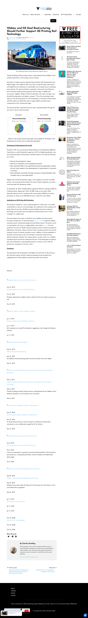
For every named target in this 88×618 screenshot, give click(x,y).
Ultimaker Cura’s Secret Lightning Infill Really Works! (73, 183)
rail (16, 39)
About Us (26, 14)
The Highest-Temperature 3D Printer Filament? (74, 234)
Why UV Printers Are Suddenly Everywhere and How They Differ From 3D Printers (73, 109)
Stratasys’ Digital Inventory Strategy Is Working (20, 321)
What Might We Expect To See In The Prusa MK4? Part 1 (74, 220)
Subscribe (47, 14)
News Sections (35, 14)
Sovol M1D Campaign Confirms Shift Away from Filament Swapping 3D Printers (74, 124)
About (13, 588)
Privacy (13, 593)
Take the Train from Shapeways (16, 520)
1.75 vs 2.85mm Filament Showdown (74, 246)
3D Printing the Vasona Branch (16, 501)
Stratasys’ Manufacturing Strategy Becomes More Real (22, 478)
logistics (13, 39)
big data (45, 225)
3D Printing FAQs (66, 14)
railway (19, 39)
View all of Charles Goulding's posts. (29, 557)
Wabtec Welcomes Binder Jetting (16, 352)
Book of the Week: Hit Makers (73, 171)
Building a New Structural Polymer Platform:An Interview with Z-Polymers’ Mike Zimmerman (74, 74)
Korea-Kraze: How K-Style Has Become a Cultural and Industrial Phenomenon (74, 139)
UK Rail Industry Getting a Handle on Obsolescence (22, 415)
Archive (13, 595)
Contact (78, 14)
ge (10, 39)
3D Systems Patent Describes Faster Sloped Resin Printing (73, 58)
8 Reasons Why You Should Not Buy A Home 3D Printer (73, 207)
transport (24, 39)
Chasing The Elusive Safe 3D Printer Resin (74, 195)
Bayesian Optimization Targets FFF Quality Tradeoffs (73, 93)
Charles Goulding (12, 37)
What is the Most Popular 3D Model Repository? (74, 158)
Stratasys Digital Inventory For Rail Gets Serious (21, 290)
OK (27, 611)
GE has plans (38, 221)
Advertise (56, 14)
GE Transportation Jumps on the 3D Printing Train (21, 445)
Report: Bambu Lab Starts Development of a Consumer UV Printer (74, 47)
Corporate (31, 37)
